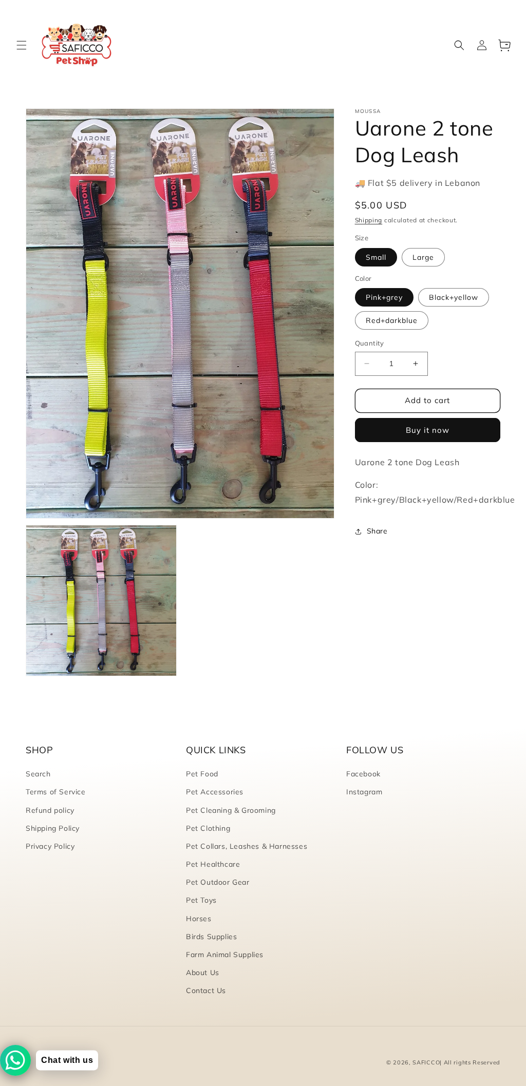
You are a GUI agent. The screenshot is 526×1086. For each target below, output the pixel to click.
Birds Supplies (211, 936)
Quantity (369, 343)
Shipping (369, 220)
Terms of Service (56, 791)
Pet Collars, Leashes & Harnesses (246, 846)
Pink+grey (384, 297)
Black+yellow (453, 297)
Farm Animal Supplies (225, 954)
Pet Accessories (214, 791)
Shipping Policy (53, 828)
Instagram (364, 791)
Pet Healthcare (213, 864)
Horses (199, 918)
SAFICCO (426, 1062)
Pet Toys (201, 900)
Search (38, 773)
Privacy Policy (50, 846)
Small (376, 257)
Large (423, 257)
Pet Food (202, 773)
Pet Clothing (208, 828)
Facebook (363, 773)
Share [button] (377, 531)
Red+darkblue (392, 320)
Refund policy (50, 810)
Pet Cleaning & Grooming (231, 810)
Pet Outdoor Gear (218, 882)
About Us (202, 972)
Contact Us (206, 990)
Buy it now (427, 430)
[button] (21, 45)
